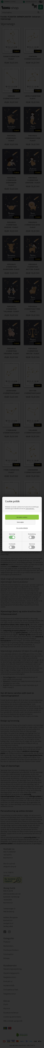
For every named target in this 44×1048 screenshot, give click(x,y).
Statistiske (32, 544)
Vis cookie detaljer (22, 528)
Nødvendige (12, 534)
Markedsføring (32, 534)
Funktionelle (12, 544)
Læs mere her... (30, 508)
